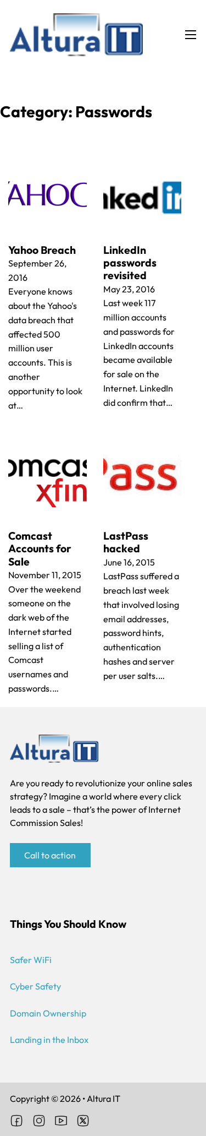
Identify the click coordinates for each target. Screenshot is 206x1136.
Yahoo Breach (42, 250)
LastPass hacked (125, 542)
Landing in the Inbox (49, 1039)
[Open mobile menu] (190, 34)
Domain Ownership (48, 1013)
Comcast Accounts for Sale (39, 548)
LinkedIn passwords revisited (130, 262)
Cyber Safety (35, 986)
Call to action (50, 855)
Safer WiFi (31, 959)
